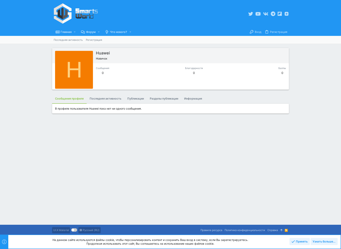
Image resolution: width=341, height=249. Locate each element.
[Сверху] (281, 230)
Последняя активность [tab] (105, 98)
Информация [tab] (193, 98)
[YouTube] (258, 13)
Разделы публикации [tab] (164, 98)
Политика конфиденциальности (245, 230)
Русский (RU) (90, 230)
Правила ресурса (211, 230)
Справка (272, 230)
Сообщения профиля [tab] (69, 98)
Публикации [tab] (135, 98)
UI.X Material (61, 230)
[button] (74, 31)
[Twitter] (250, 13)
